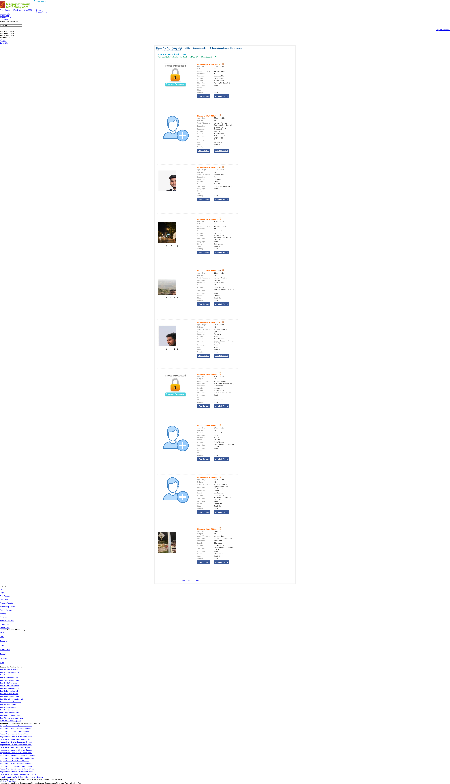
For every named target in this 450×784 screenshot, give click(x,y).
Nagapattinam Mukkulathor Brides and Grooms (17, 755)
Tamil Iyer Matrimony (7, 675)
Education (3, 654)
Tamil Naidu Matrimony (8, 683)
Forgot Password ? (443, 30)
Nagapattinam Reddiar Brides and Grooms (16, 766)
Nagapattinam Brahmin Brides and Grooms (16, 726)
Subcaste (3, 641)
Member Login (40, 1)
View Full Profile (221, 96)
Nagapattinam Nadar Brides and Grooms (15, 734)
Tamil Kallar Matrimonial (9, 691)
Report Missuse (6, 610)
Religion (3, 632)
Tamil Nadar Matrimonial (9, 677)
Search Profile (41, 12)
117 (194, 580)
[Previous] (166, 247)
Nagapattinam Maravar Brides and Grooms (16, 750)
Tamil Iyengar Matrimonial (9, 672)
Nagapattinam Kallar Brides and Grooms (15, 747)
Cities (2, 645)
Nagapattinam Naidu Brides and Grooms (15, 739)
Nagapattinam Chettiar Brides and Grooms (16, 742)
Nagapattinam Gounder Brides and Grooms (16, 745)
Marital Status (5, 650)
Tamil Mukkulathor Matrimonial (11, 699)
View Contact (203, 96)
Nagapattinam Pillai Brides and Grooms (14, 761)
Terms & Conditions (7, 621)
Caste (2, 637)
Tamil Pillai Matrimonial (8, 704)
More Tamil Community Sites (10, 721)
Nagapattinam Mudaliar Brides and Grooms (16, 753)
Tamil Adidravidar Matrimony (10, 702)
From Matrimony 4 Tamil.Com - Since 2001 (16, 10)
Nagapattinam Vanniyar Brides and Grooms (16, 737)
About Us (3, 617)
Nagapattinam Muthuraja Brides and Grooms (16, 772)
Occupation (4, 658)
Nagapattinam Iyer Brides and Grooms (14, 731)
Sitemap (3, 614)
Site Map (3, 41)
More (2, 663)
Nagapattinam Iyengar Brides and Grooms (15, 728)
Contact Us (4, 19)
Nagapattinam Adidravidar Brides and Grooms (17, 758)
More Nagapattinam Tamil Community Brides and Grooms (21, 777)
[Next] (178, 247)
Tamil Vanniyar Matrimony (9, 680)
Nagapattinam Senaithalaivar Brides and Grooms (18, 769)
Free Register (5, 14)
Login (2, 592)
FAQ (1, 39)
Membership (4, 16)
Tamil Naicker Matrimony (9, 707)
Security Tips (4, 628)
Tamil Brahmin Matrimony (9, 669)
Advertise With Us (6, 603)
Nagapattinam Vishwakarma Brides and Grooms (18, 774)
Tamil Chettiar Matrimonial (9, 686)
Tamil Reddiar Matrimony (9, 710)
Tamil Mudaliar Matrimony (9, 696)
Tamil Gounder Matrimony (9, 688)
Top (79, 783)
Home (38, 10)
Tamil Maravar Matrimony (9, 694)
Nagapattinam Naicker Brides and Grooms (15, 763)
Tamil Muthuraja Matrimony (10, 715)
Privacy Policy (5, 624)
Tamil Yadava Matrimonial (9, 713)
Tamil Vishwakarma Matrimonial (11, 718)
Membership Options (7, 607)
